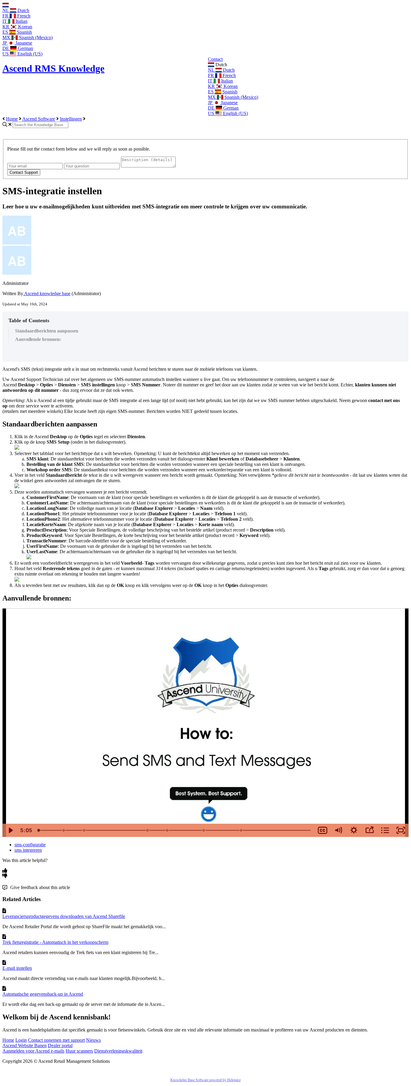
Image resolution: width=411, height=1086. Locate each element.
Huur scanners (79, 1050)
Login (21, 1040)
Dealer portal (60, 1045)
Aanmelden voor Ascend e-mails (33, 1050)
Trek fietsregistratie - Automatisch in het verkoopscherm (55, 942)
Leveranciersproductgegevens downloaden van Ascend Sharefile (63, 916)
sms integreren (28, 850)
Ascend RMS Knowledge (53, 68)
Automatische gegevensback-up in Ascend (42, 994)
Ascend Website (18, 1045)
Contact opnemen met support (56, 1040)
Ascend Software (38, 118)
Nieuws (93, 1040)
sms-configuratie (30, 844)
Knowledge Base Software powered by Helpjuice (205, 1080)
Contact (215, 59)
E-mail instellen (17, 968)
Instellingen (71, 118)
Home (12, 118)
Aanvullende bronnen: (38, 339)
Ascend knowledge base (46, 293)
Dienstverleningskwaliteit (118, 1050)
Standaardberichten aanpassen (46, 330)
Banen (40, 1045)
